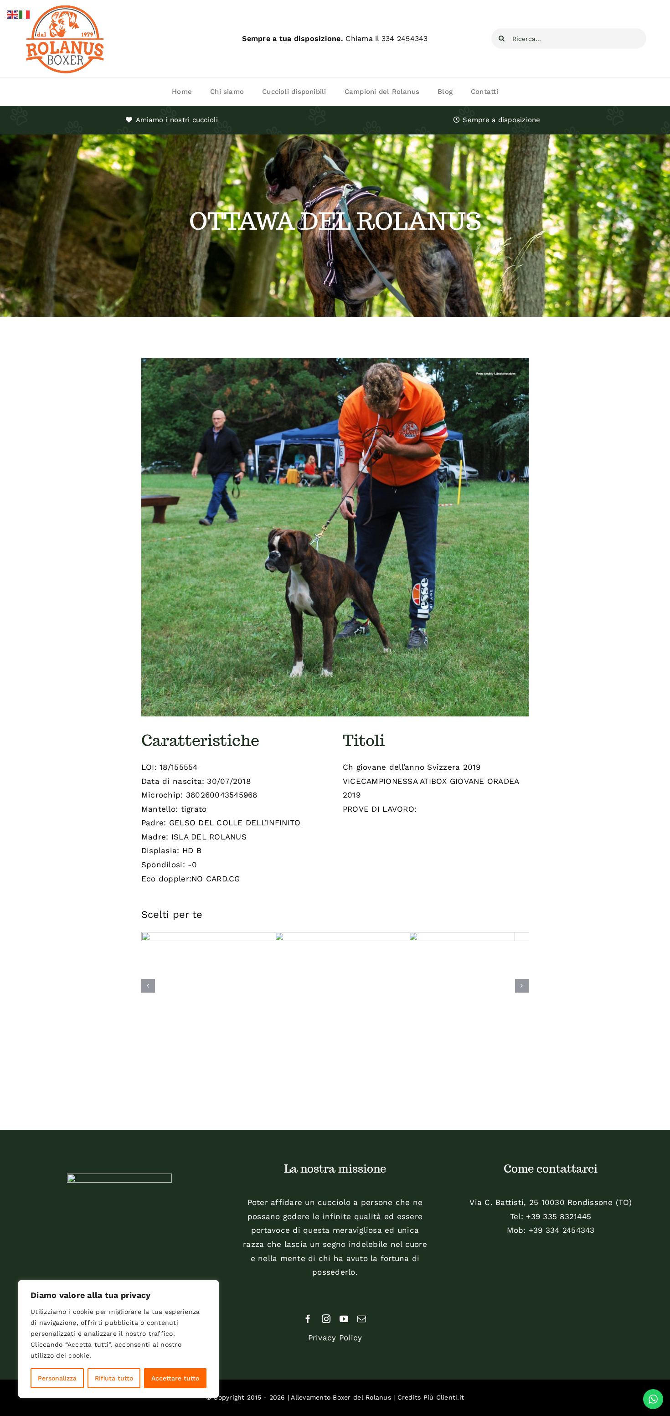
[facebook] (308, 1318)
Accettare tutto (175, 1378)
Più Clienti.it (443, 1397)
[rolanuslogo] (119, 1177)
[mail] (361, 1318)
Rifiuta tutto (114, 1378)
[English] (13, 13)
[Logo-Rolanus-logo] (65, 6)
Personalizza (57, 1378)
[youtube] (344, 1318)
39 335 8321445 (561, 1216)
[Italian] (25, 13)
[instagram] (326, 1318)
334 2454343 (404, 38)
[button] (148, 986)
